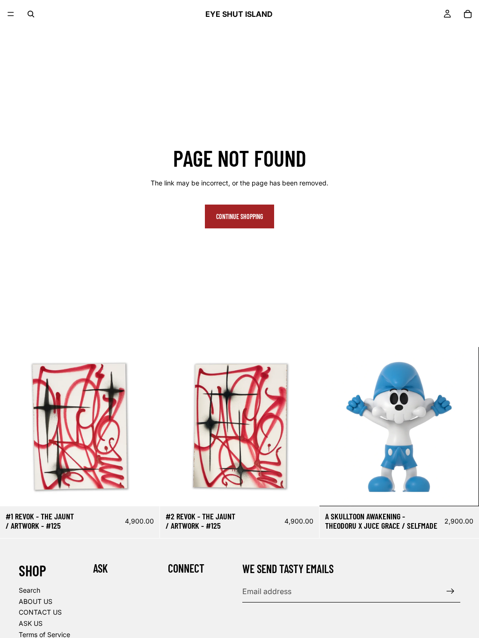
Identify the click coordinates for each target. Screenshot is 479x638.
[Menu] (11, 14)
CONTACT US (40, 612)
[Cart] (467, 14)
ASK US (31, 623)
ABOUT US (35, 601)
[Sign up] (450, 591)
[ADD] (145, 491)
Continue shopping (239, 216)
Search (29, 590)
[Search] (31, 14)
